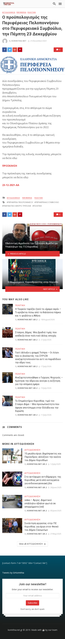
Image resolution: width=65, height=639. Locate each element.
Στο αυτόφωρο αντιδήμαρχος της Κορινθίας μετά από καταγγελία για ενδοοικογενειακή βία (42, 480)
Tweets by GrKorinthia (13, 572)
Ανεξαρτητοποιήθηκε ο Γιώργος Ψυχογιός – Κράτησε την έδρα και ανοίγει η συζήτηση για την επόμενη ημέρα (39, 381)
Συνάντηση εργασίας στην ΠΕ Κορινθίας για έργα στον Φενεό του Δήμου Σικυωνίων (41, 526)
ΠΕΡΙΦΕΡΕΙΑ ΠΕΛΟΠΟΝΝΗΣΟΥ (20, 202)
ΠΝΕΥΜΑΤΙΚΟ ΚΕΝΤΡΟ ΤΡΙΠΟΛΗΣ (17, 206)
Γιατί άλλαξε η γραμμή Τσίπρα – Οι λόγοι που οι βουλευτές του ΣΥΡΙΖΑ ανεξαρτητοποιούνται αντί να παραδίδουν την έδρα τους (38, 357)
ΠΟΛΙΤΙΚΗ (32, 12)
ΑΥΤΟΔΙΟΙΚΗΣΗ (8, 12)
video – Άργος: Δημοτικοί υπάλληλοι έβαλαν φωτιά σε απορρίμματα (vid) (40, 503)
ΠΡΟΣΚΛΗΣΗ (9, 165)
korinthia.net (18, 41)
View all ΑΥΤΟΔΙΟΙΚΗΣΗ (31, 543)
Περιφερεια (21, 12)
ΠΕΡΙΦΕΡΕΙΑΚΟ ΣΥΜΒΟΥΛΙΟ (47, 202)
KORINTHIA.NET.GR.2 (27, 319)
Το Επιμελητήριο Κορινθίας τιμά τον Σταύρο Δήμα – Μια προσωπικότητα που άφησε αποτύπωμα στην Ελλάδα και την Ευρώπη (37, 405)
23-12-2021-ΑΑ (10, 185)
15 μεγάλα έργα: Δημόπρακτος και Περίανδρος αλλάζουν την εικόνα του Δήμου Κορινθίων (42, 457)
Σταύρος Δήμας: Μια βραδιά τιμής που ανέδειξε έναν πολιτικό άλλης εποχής (36, 334)
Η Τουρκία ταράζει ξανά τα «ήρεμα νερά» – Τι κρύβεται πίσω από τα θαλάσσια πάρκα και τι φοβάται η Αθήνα (38, 312)
